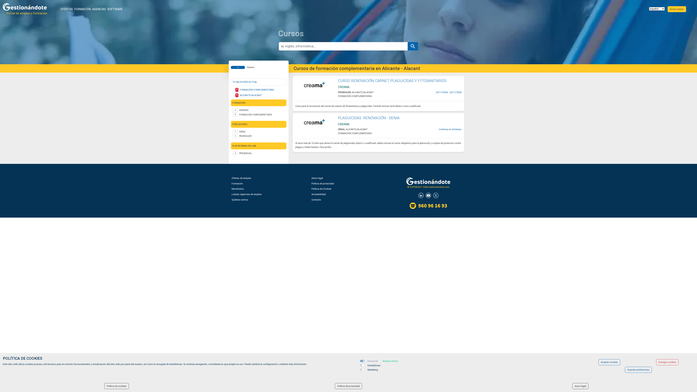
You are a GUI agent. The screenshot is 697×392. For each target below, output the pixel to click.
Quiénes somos (240, 199)
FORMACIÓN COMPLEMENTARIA (255, 114)
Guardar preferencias (638, 369)
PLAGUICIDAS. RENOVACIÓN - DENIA (369, 118)
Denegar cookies (667, 362)
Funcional (373, 361)
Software (115, 9)
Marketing (373, 369)
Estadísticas (374, 365)
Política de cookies (117, 386)
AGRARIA (243, 110)
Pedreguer (245, 136)
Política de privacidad (322, 183)
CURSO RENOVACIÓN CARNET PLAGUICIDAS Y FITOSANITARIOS (392, 81)
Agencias (99, 9)
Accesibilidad (318, 194)
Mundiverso (238, 188)
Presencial (245, 153)
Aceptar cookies (609, 362)
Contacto (316, 199)
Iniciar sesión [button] (677, 9)
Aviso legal (317, 178)
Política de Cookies (321, 188)
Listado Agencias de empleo (247, 194)
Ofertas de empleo (241, 178)
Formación (82, 9)
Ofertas (66, 9)
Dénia (242, 131)
